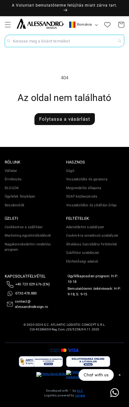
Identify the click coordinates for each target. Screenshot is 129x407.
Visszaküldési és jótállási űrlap (91, 205)
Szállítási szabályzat (82, 253)
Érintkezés (13, 179)
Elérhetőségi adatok (82, 261)
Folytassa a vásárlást (64, 119)
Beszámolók (14, 205)
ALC (80, 390)
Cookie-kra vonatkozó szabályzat (92, 236)
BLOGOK (12, 188)
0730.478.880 (26, 293)
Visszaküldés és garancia (86, 179)
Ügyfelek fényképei (20, 196)
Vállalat (11, 171)
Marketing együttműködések (28, 236)
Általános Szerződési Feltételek (91, 244)
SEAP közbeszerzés (81, 196)
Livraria (80, 395)
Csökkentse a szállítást (24, 227)
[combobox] (64, 41)
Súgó (70, 171)
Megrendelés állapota (83, 188)
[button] (8, 25)
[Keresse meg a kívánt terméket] (119, 41)
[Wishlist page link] (107, 25)
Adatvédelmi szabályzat (85, 227)
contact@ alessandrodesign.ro (31, 304)
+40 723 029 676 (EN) (32, 284)
